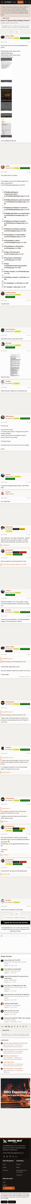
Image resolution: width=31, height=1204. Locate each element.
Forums (4, 1167)
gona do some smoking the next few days (15, 1043)
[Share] (27, 42)
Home (4, 1164)
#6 (29, 387)
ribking (6, 980)
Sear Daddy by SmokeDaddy (12, 969)
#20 (29, 906)
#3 (29, 300)
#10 (29, 534)
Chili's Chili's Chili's (8, 1062)
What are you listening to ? (11, 1056)
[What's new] (25, 2)
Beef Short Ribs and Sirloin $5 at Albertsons (16, 994)
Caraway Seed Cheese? (11, 1003)
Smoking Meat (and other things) (21, 1171)
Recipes (18, 1164)
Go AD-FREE (8, 1188)
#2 (29, 172)
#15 (29, 707)
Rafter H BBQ (5, 23)
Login (4, 1182)
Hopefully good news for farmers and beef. (15, 1049)
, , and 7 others (14, 564)
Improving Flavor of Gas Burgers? (13, 1068)
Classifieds (19, 1175)
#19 (29, 867)
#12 (29, 598)
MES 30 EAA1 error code (11, 1011)
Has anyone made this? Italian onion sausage (17, 1018)
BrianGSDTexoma (9, 987)
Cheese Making (16, 1005)
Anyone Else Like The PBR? (12, 960)
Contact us (5, 1170)
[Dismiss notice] (28, 7)
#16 (29, 753)
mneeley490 (7, 1005)
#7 (29, 422)
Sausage (13, 1019)
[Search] (29, 2)
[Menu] (2, 2)
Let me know (5, 13)
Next (17, 32)
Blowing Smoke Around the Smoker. (12, 1046)
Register (5, 1185)
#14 (29, 654)
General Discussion (15, 971)
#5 (29, 350)
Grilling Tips (6, 1072)
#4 (29, 335)
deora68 (6, 1012)
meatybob (7, 971)
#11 (29, 557)
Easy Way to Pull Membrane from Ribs (15, 985)
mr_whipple (7, 1019)
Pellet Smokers (13, 980)
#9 (29, 498)
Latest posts (5, 1040)
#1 (29, 42)
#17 (29, 804)
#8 (29, 482)
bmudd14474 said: (6, 658)
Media (18, 1167)
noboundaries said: (7, 757)
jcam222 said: (5, 808)
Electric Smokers (14, 1012)
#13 (29, 616)
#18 (29, 834)
